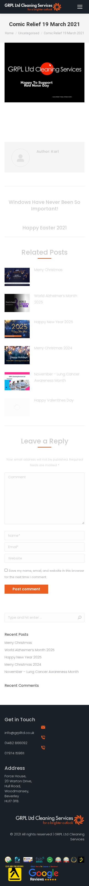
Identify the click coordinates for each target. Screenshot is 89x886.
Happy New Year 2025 (53, 322)
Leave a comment (44, 126)
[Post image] (17, 277)
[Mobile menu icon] (79, 6)
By (52, 121)
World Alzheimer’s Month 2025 (55, 299)
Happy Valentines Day (54, 400)
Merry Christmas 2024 (53, 348)
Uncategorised (32, 121)
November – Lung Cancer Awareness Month (56, 377)
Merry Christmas (48, 269)
